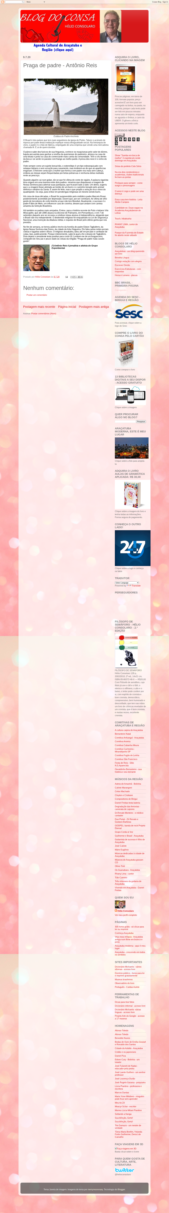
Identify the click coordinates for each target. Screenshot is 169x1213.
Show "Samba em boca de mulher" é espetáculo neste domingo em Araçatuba (127, 158)
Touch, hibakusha (123, 218)
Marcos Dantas (122, 1092)
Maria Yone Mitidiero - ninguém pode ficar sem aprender (129, 1097)
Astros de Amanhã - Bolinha (128, 784)
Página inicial (67, 306)
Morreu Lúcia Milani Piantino (128, 1110)
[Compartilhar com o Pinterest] (81, 277)
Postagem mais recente (39, 306)
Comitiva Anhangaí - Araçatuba (129, 737)
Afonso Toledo (121, 1030)
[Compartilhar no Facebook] (79, 277)
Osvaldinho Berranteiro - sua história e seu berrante (128, 770)
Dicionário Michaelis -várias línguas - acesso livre (128, 1010)
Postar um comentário (37, 295)
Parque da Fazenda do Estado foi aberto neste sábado (129, 233)
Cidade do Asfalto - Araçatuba (129, 1048)
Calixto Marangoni (123, 787)
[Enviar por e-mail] (71, 277)
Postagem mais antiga (94, 306)
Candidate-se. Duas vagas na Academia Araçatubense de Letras (129, 210)
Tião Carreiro (121, 877)
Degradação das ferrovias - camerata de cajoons (127, 807)
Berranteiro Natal (123, 734)
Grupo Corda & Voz (124, 832)
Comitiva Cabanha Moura (127, 745)
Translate (136, 585)
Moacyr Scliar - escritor (125, 1106)
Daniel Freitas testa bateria (127, 803)
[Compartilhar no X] (76, 277)
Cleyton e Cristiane (124, 795)
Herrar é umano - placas (126, 275)
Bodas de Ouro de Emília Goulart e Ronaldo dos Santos (130, 1043)
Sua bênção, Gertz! (124, 1118)
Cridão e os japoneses (125, 1052)
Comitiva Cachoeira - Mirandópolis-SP (125, 750)
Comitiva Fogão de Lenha (127, 755)
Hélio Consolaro (126, 911)
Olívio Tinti (120, 866)
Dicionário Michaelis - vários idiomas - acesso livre (128, 968)
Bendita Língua (122, 257)
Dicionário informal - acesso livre (130, 1006)
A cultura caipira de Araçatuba (129, 730)
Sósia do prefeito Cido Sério (128, 166)
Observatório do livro (124, 983)
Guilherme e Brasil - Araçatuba (129, 836)
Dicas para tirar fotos (124, 1002)
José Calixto (120, 846)
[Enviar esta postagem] (66, 277)
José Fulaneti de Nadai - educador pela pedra (126, 1067)
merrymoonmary (95, 1189)
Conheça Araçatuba (124, 933)
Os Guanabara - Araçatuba (127, 870)
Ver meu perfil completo (126, 915)
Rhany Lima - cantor (124, 873)
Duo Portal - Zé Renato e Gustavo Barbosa (126, 820)
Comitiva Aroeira (122, 741)
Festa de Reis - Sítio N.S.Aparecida (124, 764)
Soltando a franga (123, 1114)
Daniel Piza (120, 1056)
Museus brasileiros (124, 979)
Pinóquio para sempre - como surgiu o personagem (128, 184)
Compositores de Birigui (126, 799)
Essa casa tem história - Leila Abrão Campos (128, 200)
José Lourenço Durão (125, 1078)
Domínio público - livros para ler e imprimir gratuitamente (130, 974)
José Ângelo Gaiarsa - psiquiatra (130, 1082)
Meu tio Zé (120, 1103)
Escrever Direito (122, 265)
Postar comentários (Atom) (43, 313)
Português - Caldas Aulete (127, 987)
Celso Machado (122, 791)
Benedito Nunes (122, 1038)
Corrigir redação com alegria (128, 261)
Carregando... (121, 290)
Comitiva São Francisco (126, 759)
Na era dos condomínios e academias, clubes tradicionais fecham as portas (129, 174)
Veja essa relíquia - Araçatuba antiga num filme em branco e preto (129, 939)
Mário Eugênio (122, 849)
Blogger (121, 1189)
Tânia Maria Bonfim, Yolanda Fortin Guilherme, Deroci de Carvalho (128, 1134)
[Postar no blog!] (74, 277)
